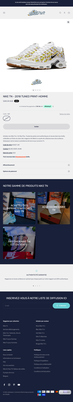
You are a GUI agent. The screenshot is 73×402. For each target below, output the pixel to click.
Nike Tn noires (40, 340)
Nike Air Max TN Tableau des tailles (14, 369)
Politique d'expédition (41, 361)
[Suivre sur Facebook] (4, 384)
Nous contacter (8, 355)
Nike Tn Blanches (41, 337)
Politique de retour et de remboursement (41, 356)
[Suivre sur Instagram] (9, 384)
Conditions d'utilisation (41, 368)
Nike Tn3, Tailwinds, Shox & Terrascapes (11, 334)
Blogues (5, 376)
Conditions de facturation (42, 371)
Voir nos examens (8, 365)
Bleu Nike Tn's (40, 329)
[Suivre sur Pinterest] (14, 384)
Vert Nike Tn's (40, 333)
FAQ (4, 362)
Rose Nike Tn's (40, 326)
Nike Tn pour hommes (10, 343)
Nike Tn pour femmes (10, 339)
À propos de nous (8, 373)
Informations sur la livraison (12, 358)
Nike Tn (5, 326)
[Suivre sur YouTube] (19, 384)
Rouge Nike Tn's (41, 344)
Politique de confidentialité (42, 364)
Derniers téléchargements (11, 329)
